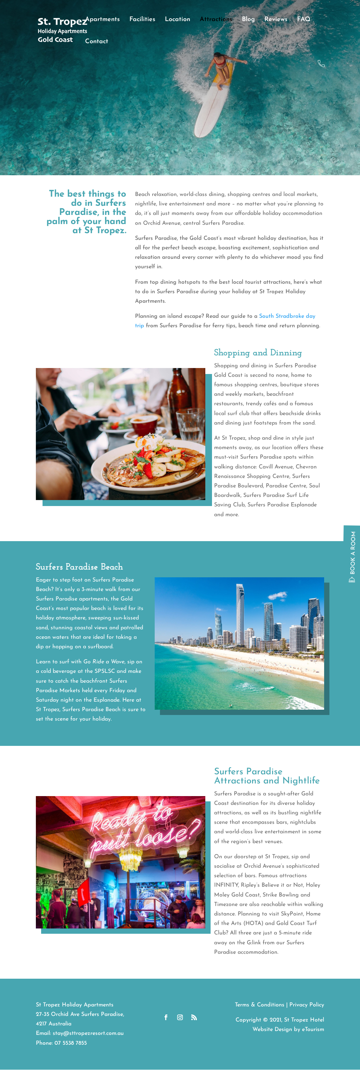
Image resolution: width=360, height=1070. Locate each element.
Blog (248, 20)
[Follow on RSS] (194, 1017)
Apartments (102, 20)
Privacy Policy (306, 1005)
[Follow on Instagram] (180, 1017)
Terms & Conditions (259, 1005)
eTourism (313, 1029)
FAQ (303, 20)
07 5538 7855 (70, 1043)
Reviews (276, 20)
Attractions (216, 20)
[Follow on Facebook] (166, 1017)
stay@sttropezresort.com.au (88, 1033)
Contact (96, 42)
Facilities (142, 20)
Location (177, 20)
